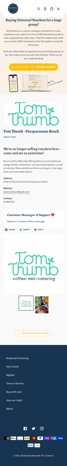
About (9, 408)
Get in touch (12, 366)
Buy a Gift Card (14, 392)
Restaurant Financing (17, 358)
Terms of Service (15, 383)
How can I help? (14, 400)
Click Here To (33, 67)
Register (10, 375)
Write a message (36, 221)
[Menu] (58, 8)
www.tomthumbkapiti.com (16, 192)
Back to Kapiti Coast (35, 333)
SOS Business (25, 455)
